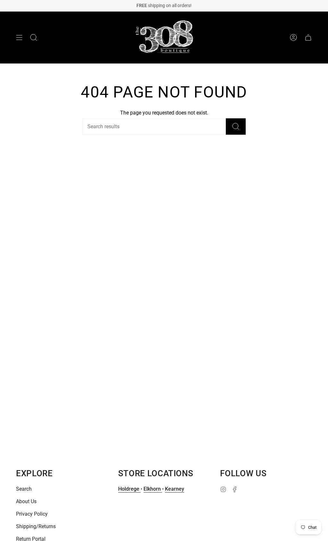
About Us (26, 501)
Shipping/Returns (36, 526)
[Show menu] (19, 37)
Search (24, 489)
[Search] (236, 126)
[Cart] (308, 37)
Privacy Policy (32, 514)
